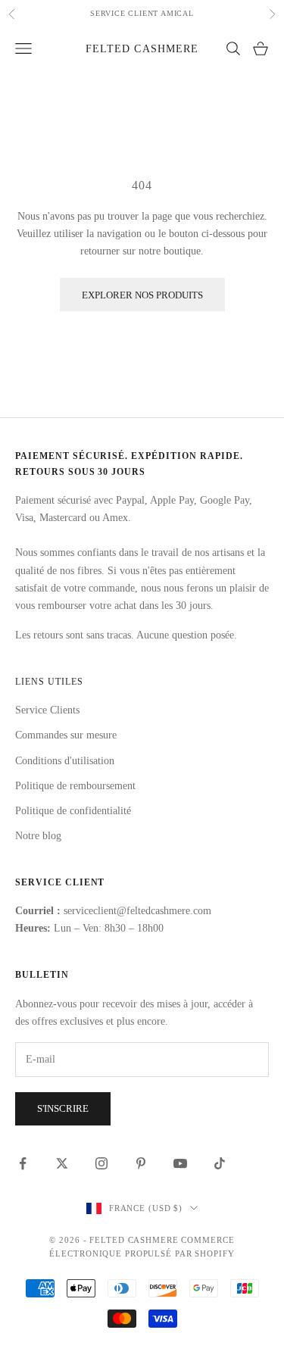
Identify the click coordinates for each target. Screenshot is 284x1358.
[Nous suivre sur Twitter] (62, 1163)
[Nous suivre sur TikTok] (219, 1163)
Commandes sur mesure (66, 735)
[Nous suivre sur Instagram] (101, 1163)
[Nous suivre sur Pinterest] (140, 1163)
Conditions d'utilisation (64, 760)
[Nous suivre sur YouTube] (180, 1163)
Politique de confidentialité (73, 810)
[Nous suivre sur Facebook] (22, 1163)
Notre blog (38, 835)
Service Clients (47, 710)
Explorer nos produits (142, 295)
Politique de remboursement (75, 785)
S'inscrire (63, 1108)
